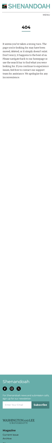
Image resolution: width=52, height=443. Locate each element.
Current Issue (11, 434)
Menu (46, 15)
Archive (7, 438)
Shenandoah (16, 381)
